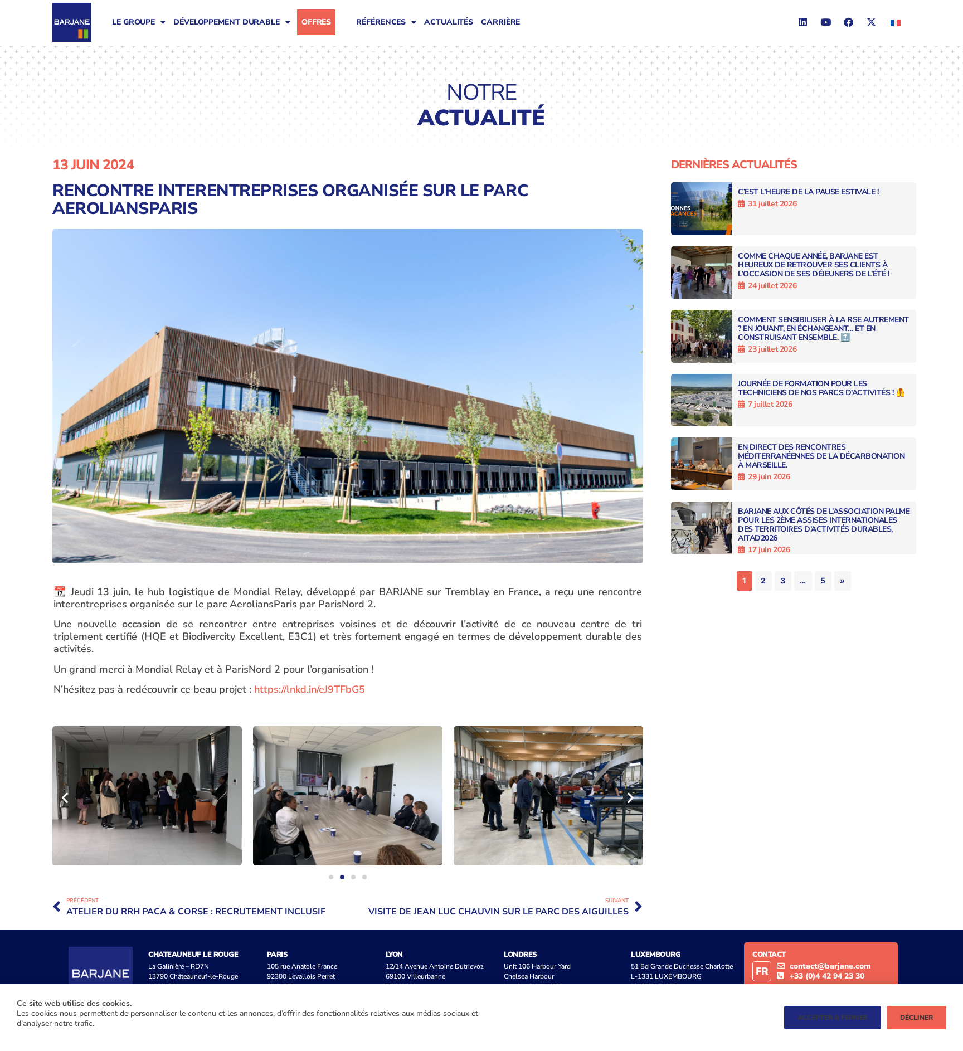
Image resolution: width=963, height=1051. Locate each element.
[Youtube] (825, 22)
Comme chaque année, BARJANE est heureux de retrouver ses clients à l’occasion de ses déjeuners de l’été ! (813, 265)
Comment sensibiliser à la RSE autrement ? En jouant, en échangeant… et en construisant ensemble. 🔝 (823, 328)
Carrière (500, 22)
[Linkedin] (802, 22)
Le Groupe (133, 22)
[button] (65, 797)
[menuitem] (895, 22)
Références (381, 22)
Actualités (448, 22)
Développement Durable (226, 22)
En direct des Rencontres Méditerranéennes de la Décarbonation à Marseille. (821, 456)
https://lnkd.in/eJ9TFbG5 (309, 689)
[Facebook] (848, 22)
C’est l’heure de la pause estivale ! (808, 192)
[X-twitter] (871, 22)
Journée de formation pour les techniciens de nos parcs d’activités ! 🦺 (821, 388)
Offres (316, 22)
